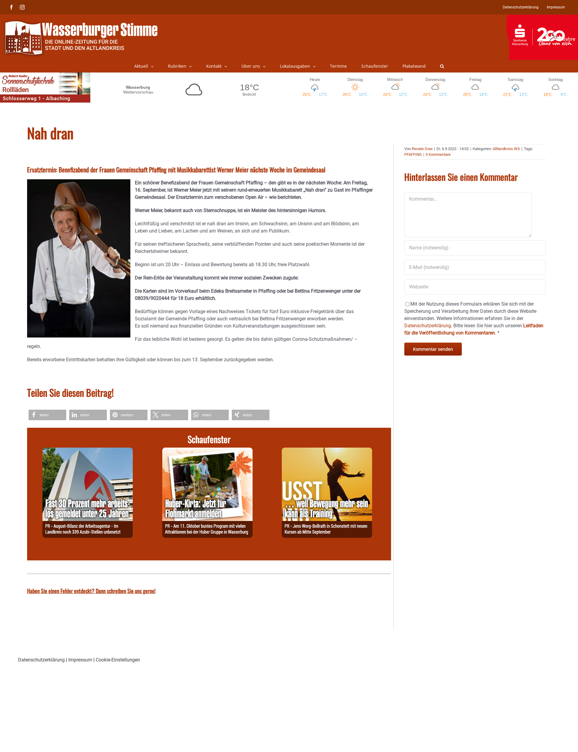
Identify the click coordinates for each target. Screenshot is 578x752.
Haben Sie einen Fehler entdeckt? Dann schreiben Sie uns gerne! (91, 591)
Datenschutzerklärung (41, 660)
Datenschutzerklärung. (428, 325)
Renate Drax (422, 148)
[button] (442, 66)
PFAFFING (413, 154)
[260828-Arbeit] (87, 451)
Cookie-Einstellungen (118, 660)
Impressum (80, 660)
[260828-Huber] (207, 451)
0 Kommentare (438, 154)
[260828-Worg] (327, 451)
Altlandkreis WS (506, 148)
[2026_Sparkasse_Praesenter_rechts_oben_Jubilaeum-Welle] (542, 17)
